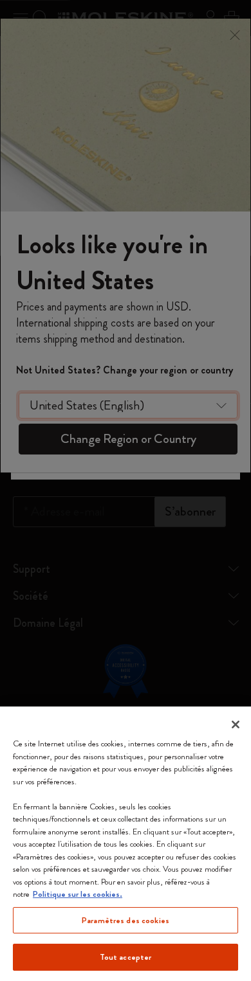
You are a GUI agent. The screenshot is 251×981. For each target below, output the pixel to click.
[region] (125, 843)
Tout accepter (126, 957)
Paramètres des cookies (125, 920)
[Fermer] (235, 724)
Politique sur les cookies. (77, 894)
